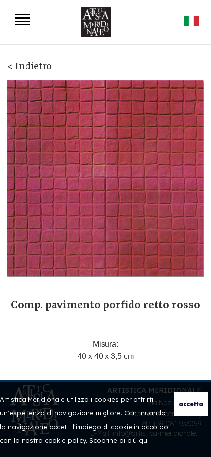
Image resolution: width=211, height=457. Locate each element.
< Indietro (29, 66)
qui (144, 440)
